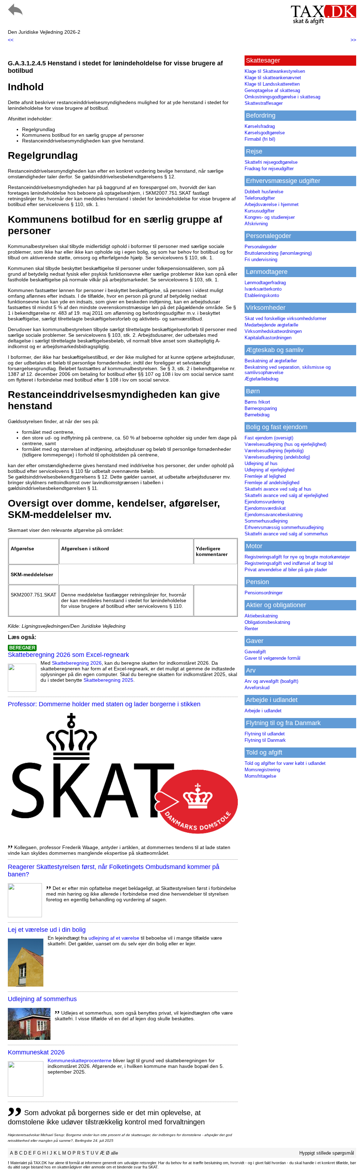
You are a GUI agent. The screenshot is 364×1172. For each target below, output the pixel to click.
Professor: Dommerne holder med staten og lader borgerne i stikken (104, 704)
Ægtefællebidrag (261, 379)
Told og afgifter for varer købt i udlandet (285, 763)
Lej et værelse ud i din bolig (47, 929)
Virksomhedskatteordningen (273, 331)
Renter (251, 628)
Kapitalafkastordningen (268, 337)
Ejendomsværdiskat (265, 508)
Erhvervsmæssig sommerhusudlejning (284, 527)
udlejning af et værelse (114, 938)
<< (11, 40)
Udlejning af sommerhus (42, 999)
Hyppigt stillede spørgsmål (326, 1153)
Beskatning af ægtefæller (271, 360)
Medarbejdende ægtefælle (271, 325)
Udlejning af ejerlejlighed (269, 469)
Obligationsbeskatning (267, 622)
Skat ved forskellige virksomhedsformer (285, 318)
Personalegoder (261, 246)
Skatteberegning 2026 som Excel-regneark (68, 654)
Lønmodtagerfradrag (265, 282)
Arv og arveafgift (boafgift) (271, 681)
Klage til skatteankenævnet (273, 77)
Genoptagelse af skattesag (272, 90)
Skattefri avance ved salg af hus (278, 489)
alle (114, 1153)
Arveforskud (257, 687)
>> (353, 40)
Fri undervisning (261, 259)
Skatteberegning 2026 (77, 663)
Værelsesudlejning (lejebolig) (274, 450)
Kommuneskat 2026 (36, 1052)
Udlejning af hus (261, 463)
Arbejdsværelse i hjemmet (272, 204)
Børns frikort (257, 402)
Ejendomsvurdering (264, 501)
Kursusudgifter (259, 211)
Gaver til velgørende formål (272, 658)
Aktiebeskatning (261, 616)
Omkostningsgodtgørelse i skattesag (282, 96)
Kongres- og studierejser (270, 217)
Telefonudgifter (260, 198)
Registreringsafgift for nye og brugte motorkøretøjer (297, 557)
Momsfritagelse (260, 776)
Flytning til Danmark (265, 740)
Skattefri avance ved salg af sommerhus (286, 533)
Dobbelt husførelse (264, 191)
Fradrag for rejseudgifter (269, 168)
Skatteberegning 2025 (108, 680)
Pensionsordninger (264, 592)
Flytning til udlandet (265, 733)
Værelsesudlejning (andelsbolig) (277, 457)
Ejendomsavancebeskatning (274, 514)
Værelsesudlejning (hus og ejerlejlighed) (285, 444)
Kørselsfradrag (260, 126)
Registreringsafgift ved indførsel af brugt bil (289, 563)
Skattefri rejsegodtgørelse (271, 162)
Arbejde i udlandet (263, 710)
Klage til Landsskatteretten (272, 84)
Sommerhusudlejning (266, 521)
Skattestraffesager (264, 103)
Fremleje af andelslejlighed (272, 482)
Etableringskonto (262, 295)
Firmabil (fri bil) (260, 139)
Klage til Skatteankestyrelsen (275, 71)
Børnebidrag (257, 414)
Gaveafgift (255, 651)
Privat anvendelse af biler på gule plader (286, 569)
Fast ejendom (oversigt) (269, 438)
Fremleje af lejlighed (265, 476)
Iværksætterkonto (263, 289)
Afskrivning (256, 223)
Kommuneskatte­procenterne (80, 1060)
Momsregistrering (262, 769)
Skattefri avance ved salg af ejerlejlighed (286, 495)
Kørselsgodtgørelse (265, 132)
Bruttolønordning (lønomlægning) (278, 253)
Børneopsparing (261, 408)
